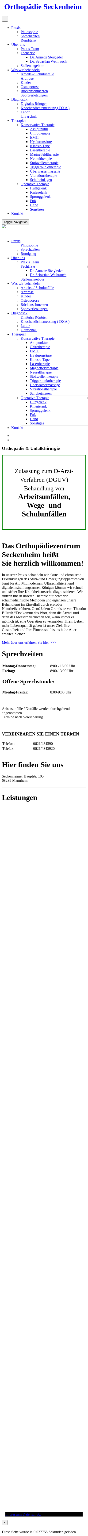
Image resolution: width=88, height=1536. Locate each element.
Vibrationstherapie (43, 175)
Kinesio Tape (40, 146)
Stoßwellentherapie (44, 163)
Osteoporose (30, 87)
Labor (25, 112)
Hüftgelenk (38, 188)
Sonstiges (37, 209)
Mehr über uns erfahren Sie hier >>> (29, 642)
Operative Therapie (35, 184)
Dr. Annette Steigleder (46, 57)
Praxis (15, 28)
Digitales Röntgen (34, 104)
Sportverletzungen (34, 95)
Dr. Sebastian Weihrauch (48, 61)
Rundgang (28, 40)
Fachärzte (28, 53)
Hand (34, 205)
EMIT (34, 137)
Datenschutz (32, 1514)
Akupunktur (39, 129)
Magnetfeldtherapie (44, 154)
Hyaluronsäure (41, 142)
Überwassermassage (45, 171)
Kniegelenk (38, 192)
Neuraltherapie (41, 159)
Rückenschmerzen (34, 91)
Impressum (13, 1514)
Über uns (18, 44)
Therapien (18, 121)
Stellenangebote (32, 66)
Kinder (26, 83)
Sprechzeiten (30, 36)
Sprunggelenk (40, 197)
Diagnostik (19, 99)
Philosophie (29, 32)
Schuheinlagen (41, 180)
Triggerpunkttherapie (45, 167)
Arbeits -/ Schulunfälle (37, 74)
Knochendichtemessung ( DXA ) (45, 108)
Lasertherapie (40, 150)
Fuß (33, 201)
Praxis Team (30, 49)
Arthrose (27, 78)
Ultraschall (29, 116)
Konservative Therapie (37, 125)
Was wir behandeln (25, 70)
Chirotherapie (40, 133)
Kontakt (17, 214)
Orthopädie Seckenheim (43, 6)
